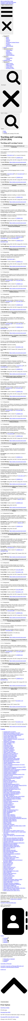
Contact (2, 935)
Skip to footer (10, 1)
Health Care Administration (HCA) (10, 809)
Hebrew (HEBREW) (7, 812)
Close (5, 901)
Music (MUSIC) (6, 849)
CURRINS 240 (19, 177)
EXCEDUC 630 (19, 347)
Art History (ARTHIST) (8, 748)
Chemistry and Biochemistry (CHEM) (11, 762)
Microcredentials (9, 46)
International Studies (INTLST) (10, 820)
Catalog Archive (9, 63)
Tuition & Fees (9, 53)
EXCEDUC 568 (4, 551)
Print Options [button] (3, 892)
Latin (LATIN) (6, 829)
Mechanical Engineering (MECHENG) (11, 846)
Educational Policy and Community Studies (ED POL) (15, 785)
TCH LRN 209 (19, 237)
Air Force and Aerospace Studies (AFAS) (12, 735)
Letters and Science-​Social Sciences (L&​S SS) (13, 840)
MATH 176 (20, 499)
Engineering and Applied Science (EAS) (12, 789)
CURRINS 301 (19, 549)
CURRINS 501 (19, 369)
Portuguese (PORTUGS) (8, 868)
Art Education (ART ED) (8, 747)
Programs (6, 36)
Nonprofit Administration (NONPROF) (11, 853)
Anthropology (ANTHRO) (9, 741)
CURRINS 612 (19, 678)
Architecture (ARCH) (8, 745)
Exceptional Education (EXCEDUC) (11, 794)
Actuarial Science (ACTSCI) (9, 731)
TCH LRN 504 (19, 323)
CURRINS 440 (19, 327)
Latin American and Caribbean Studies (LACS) (13, 830)
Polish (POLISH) (7, 866)
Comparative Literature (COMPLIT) (11, 770)
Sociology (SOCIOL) (8, 877)
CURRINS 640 (19, 655)
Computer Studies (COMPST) (9, 773)
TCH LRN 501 (20, 173)
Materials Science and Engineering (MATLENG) (13, 842)
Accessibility (6, 960)
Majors (7, 37)
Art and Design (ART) (8, 746)
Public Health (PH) (7, 872)
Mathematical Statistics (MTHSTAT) (11, 845)
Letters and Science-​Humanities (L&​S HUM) (13, 838)
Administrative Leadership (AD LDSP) (11, 732)
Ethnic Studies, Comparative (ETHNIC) (12, 792)
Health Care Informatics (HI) (9, 811)
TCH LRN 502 (4, 238)
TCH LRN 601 (8, 651)
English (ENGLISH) (7, 790)
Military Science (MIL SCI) (9, 847)
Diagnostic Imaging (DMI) (9, 780)
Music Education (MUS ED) (9, 850)
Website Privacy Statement (9, 958)
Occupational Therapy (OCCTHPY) (11, 857)
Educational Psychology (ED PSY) (10, 786)
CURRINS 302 (19, 197)
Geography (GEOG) (7, 802)
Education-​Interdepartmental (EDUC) (11, 784)
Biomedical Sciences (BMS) (9, 757)
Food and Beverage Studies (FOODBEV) (12, 798)
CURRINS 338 (19, 304)
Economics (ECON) (7, 783)
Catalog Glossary (9, 67)
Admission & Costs (7, 48)
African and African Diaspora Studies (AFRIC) (13, 734)
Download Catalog (10, 68)
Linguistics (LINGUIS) (8, 841)
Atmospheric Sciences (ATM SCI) (10, 753)
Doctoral (8, 43)
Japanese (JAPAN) (7, 823)
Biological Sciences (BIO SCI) (10, 754)
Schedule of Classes (7, 60)
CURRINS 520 (19, 502)
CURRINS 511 (19, 457)
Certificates (8, 44)
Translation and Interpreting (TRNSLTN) (12, 884)
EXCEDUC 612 (4, 679)
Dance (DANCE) (7, 779)
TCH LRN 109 (10, 173)
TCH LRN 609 (10, 610)
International (8, 52)
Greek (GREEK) (7, 808)
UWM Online (9, 65)
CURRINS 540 (19, 436)
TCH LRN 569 (14, 238)
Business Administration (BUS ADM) (11, 758)
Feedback (5, 961)
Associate (8, 40)
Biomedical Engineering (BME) (10, 756)
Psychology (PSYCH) (8, 869)
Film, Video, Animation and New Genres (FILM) (13, 796)
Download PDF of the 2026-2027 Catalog (10, 1017)
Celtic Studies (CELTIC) (8, 761)
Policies (5, 56)
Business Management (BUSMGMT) (11, 759)
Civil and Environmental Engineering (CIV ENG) (14, 764)
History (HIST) (6, 813)
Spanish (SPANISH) (7, 878)
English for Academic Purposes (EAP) (11, 791)
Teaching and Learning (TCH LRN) (11, 880)
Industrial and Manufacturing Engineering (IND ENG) (15, 818)
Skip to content (4, 1)
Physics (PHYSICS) (7, 864)
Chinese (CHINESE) (7, 763)
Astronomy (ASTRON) (8, 751)
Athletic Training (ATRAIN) (9, 752)
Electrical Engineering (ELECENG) (11, 787)
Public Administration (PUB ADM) (10, 871)
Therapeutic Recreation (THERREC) (11, 883)
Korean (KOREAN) (7, 828)
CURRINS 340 (19, 240)
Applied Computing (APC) (9, 742)
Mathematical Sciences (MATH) (10, 844)
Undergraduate (9, 50)
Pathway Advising (10, 64)
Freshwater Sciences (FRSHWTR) (10, 801)
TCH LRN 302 (8, 280)
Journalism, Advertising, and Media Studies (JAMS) (14, 825)
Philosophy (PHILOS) (8, 862)
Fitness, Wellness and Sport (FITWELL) (12, 797)
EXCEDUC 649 (4, 328)
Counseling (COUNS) (8, 775)
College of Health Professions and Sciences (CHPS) (14, 767)
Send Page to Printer (5, 1007)
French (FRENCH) (7, 800)
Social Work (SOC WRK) (9, 875)
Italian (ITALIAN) (7, 822)
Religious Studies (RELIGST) (9, 873)
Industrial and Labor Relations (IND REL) (12, 817)
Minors (7, 38)
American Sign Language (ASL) (10, 737)
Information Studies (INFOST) (10, 819)
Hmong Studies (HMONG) (9, 814)
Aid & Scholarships (10, 55)
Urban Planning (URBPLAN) (9, 885)
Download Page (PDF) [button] (5, 1012)
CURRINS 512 (19, 479)
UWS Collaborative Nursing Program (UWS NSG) (14, 888)
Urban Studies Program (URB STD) (11, 886)
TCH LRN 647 (10, 547)
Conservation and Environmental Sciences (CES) (13, 774)
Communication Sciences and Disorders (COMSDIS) (14, 769)
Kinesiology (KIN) (7, 827)
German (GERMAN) (8, 805)
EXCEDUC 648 (4, 241)
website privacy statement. (16, 899)
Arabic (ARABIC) (7, 743)
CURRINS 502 (19, 391)
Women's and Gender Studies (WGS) (11, 889)
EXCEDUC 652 (19, 721)
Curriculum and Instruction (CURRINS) (12, 778)
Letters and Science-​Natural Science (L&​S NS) (13, 839)
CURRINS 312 (19, 261)
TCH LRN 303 (19, 280)
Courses (5, 47)
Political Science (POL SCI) (9, 867)
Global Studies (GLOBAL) (9, 806)
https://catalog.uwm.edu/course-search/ (18, 162)
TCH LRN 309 (8, 323)
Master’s (8, 41)
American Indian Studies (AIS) (10, 736)
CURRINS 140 (19, 157)
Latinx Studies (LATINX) (8, 834)
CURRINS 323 (19, 283)
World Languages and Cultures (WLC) (11, 890)
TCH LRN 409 (18, 410)
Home (4, 131)
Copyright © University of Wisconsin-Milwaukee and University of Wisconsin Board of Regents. (12, 966)
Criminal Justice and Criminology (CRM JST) (13, 776)
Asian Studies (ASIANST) (9, 750)
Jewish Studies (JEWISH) (8, 824)
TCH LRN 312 (10, 155)
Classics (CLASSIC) (7, 765)
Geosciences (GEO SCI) (8, 803)
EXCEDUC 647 (19, 700)
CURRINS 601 (19, 613)
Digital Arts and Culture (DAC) (10, 781)
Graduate (8, 51)
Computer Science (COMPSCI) (10, 772)
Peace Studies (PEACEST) (9, 858)
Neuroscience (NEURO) (8, 852)
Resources (6, 62)
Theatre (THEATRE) (7, 882)
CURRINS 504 (19, 413)
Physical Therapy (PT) (8, 863)
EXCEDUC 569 (19, 572)
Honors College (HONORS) (9, 816)
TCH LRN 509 (8, 630)
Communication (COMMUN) (9, 768)
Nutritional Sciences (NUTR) (9, 856)
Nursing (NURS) (7, 855)
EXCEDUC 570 (19, 591)
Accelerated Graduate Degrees (12, 42)
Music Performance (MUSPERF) (10, 851)
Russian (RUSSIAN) (7, 874)
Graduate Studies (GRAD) (9, 807)
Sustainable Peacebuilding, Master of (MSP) (12, 879)
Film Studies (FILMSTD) (8, 795)
